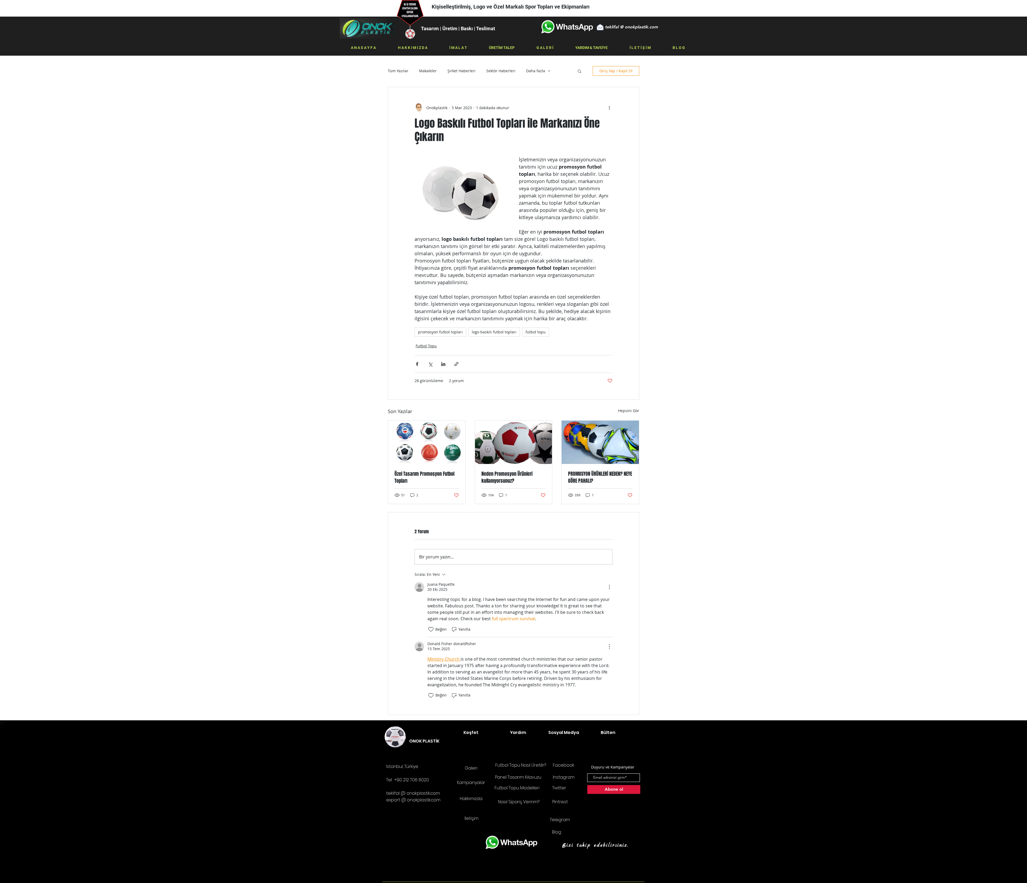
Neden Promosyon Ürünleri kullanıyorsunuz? (506, 477)
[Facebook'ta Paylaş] (417, 364)
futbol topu (536, 331)
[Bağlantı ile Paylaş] (456, 364)
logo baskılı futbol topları (494, 331)
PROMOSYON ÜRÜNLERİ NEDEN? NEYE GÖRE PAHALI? (600, 477)
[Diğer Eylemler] (609, 107)
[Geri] (30, 8)
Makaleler (428, 70)
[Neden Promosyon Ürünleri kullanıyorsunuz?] (513, 442)
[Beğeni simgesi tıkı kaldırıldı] (430, 629)
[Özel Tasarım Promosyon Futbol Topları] (426, 442)
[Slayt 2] (516, 3)
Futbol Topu (426, 345)
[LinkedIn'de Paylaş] (443, 364)
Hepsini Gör (628, 410)
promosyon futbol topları (440, 331)
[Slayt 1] (511, 3)
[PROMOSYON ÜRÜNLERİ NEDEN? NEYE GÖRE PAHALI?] (600, 442)
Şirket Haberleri (461, 70)
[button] (631, 27)
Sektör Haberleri (500, 70)
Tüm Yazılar (398, 70)
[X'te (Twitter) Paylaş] (430, 364)
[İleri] (997, 8)
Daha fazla (535, 70)
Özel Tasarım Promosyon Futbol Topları (424, 477)
